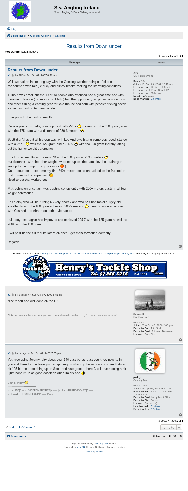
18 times (156, 98)
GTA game (102, 443)
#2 (9, 294)
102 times (154, 406)
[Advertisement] (94, 475)
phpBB (81, 447)
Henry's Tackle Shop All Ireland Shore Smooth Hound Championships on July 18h (88, 253)
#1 (9, 75)
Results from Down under (94, 46)
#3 (9, 353)
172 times (156, 409)
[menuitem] (12, 29)
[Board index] (30, 13)
